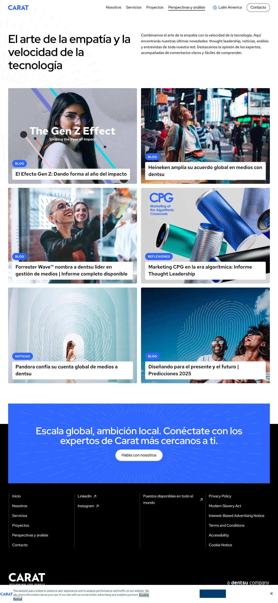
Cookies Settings (213, 593)
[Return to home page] (18, 7)
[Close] (271, 593)
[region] (139, 594)
